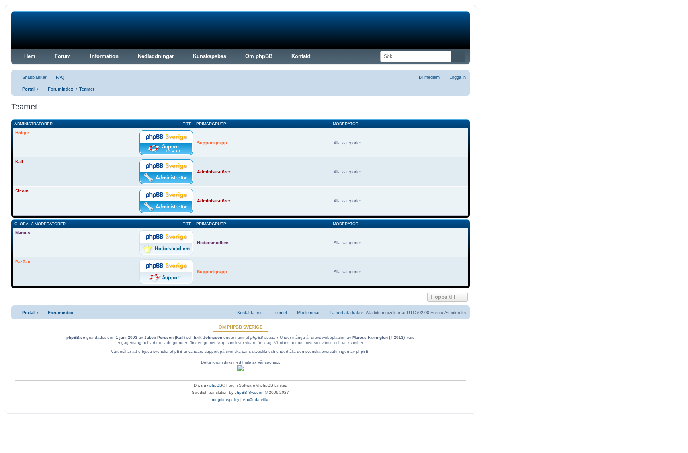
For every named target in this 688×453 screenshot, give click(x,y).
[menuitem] (56, 77)
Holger (22, 132)
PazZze (22, 261)
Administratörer (33, 124)
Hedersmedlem (213, 242)
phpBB (215, 385)
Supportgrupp (212, 142)
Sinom (22, 191)
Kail (19, 161)
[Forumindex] (72, 30)
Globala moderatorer (40, 224)
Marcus (22, 232)
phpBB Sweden (249, 392)
